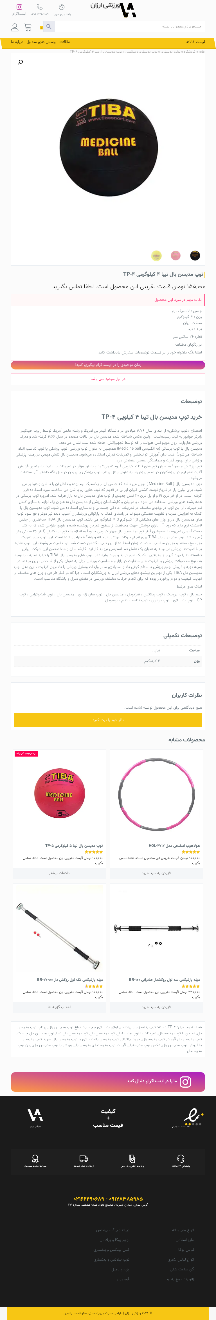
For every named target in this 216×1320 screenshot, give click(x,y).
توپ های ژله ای (90, 594)
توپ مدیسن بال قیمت (184, 1039)
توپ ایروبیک (176, 594)
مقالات (64, 42)
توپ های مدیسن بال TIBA (71, 555)
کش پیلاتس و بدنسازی (111, 1250)
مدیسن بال (102, 437)
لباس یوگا (186, 1250)
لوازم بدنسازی (170, 52)
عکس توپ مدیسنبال (144, 1045)
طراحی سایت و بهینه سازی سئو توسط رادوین (93, 1313)
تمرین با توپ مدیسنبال (176, 1033)
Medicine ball (129, 449)
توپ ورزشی (78, 449)
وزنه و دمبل (120, 1269)
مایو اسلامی (185, 1240)
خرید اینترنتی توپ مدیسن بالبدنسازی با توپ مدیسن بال (96, 1039)
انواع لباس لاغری (181, 1260)
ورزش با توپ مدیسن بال (52, 1045)
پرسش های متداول (41, 42)
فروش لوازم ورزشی (167, 567)
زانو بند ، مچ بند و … (178, 1279)
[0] (28, 28)
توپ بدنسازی (183, 600)
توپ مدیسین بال (189, 484)
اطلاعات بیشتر (59, 873)
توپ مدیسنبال (153, 1039)
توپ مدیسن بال (102, 1033)
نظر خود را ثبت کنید (108, 720)
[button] (20, 62)
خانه (202, 52)
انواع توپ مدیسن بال (65, 1027)
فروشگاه (189, 52)
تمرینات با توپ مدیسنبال (136, 1033)
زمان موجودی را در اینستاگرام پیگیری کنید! (108, 365)
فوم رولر (123, 1279)
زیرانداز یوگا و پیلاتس (112, 1230)
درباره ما (17, 42)
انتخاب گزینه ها (59, 1007)
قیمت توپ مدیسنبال (109, 1045)
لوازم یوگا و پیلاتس (114, 1240)
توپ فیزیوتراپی (41, 594)
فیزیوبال (133, 594)
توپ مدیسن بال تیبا (72, 1033)
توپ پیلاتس (153, 594)
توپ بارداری (160, 600)
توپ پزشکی (178, 431)
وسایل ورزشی (77, 567)
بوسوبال (111, 600)
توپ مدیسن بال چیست (35, 1033)
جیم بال (196, 594)
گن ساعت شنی (182, 1269)
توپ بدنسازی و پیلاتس (141, 52)
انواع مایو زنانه (183, 1230)
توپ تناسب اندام (31, 449)
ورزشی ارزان (121, 573)
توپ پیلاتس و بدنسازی (111, 1260)
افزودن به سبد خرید (157, 873)
